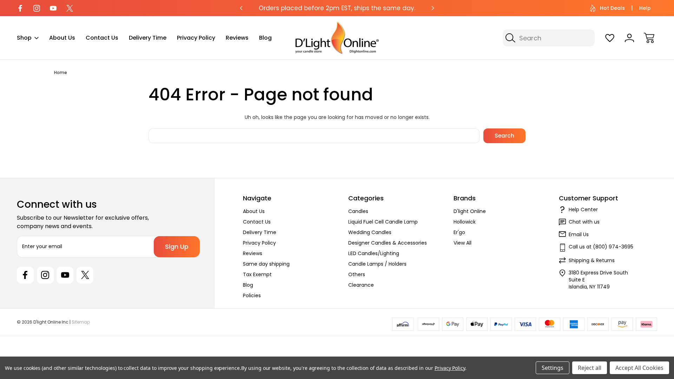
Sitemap (81, 322)
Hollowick (465, 221)
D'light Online (470, 211)
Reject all (589, 368)
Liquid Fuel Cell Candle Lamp (383, 221)
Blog (265, 38)
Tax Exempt (257, 274)
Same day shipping (266, 263)
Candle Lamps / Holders (377, 263)
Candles (358, 211)
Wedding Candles (369, 232)
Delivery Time (147, 38)
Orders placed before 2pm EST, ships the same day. (337, 8)
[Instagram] (36, 8)
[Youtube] (53, 8)
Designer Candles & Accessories (387, 242)
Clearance (361, 284)
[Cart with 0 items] (649, 38)
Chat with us (584, 221)
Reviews (237, 38)
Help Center (583, 209)
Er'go (459, 232)
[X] (69, 8)
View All (462, 242)
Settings (552, 368)
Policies (252, 295)
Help (645, 8)
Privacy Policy (196, 38)
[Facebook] (20, 8)
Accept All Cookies (639, 368)
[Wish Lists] (610, 38)
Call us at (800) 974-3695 (601, 246)
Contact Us (102, 38)
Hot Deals (612, 8)
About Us (62, 38)
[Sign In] (629, 38)
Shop (24, 38)
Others (356, 274)
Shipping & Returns (592, 260)
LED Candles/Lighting (373, 253)
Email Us (579, 234)
